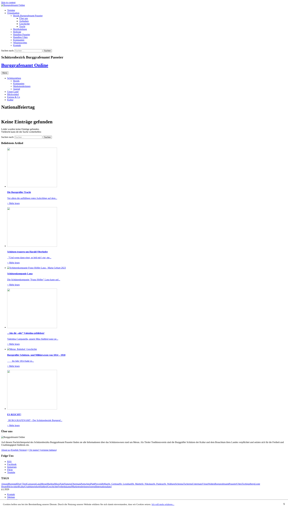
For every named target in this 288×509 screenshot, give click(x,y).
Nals (62, 484)
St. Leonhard (126, 484)
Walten (211, 484)
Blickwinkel (13, 94)
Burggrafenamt (222, 484)
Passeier (233, 484)
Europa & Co (13, 97)
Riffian (105, 484)
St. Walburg (169, 484)
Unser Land (12, 91)
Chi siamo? (43, 450)
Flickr (10, 469)
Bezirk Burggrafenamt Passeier (28, 15)
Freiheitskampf (65, 486)
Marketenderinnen (21, 86)
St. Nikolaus (147, 484)
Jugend (16, 89)
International (102, 486)
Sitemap (11, 497)
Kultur (10, 99)
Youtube (11, 472)
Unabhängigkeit (32, 486)
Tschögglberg (248, 484)
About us (14, 450)
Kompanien (18, 40)
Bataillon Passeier (21, 34)
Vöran (205, 484)
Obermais (76, 484)
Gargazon (31, 484)
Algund (4, 484)
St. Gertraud (114, 484)
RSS (9, 461)
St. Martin (136, 484)
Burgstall (12, 484)
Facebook (11, 464)
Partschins (85, 484)
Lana (38, 484)
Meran (44, 484)
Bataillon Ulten (20, 37)
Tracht (22, 26)
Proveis (98, 484)
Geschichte (24, 23)
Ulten (239, 484)
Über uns (23, 18)
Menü (4, 73)
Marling (50, 484)
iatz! (110, 486)
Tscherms (187, 484)
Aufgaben (24, 21)
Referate (17, 32)
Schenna (179, 484)
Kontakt (17, 45)
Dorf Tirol (22, 484)
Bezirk (16, 81)
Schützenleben (14, 78)
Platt (92, 484)
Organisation (13, 13)
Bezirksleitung (20, 29)
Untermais (197, 484)
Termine (11, 10)
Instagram (11, 467)
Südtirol (43, 486)
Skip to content (8, 2)
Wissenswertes (20, 42)
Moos (57, 484)
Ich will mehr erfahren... (163, 504)
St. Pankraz (158, 484)
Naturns (68, 484)
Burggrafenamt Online (24, 65)
